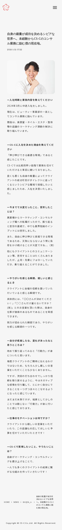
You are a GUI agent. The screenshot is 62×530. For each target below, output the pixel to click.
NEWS (16, 502)
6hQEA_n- (27, 502)
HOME (7, 502)
